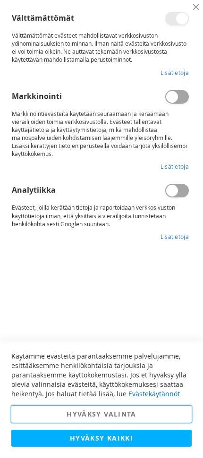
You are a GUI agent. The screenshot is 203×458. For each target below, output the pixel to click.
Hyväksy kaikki (101, 437)
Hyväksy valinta (101, 413)
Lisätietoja (175, 72)
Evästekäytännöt (154, 393)
